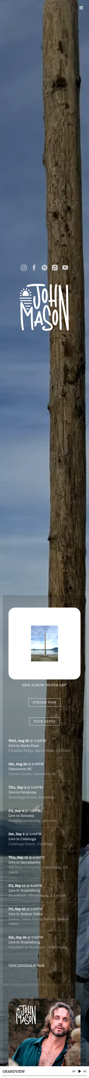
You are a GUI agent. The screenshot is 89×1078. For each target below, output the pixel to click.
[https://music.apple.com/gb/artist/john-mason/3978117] (55, 268)
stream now (44, 702)
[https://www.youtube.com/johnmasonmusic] (65, 268)
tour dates (44, 721)
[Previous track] (74, 1071)
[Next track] (85, 1071)
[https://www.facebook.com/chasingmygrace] (34, 268)
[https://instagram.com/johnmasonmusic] (24, 268)
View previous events (26, 965)
